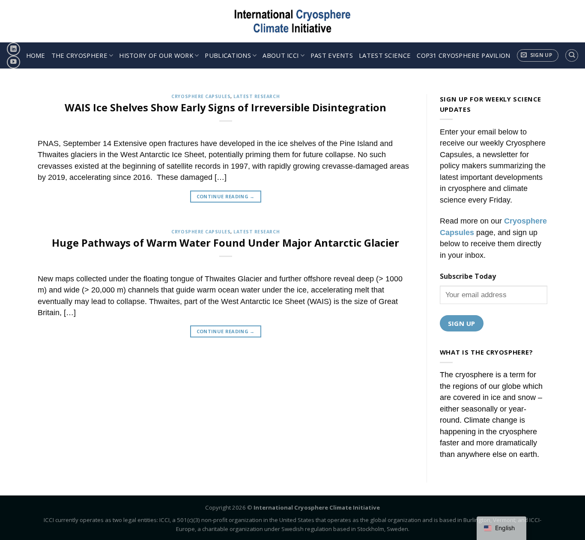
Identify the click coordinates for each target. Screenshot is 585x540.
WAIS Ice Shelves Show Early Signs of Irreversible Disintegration (225, 107)
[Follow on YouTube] (13, 62)
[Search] (571, 55)
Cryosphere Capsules (200, 96)
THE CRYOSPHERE (79, 55)
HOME (35, 55)
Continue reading (226, 196)
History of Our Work (156, 55)
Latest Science (385, 55)
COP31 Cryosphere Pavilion (463, 55)
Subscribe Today (468, 276)
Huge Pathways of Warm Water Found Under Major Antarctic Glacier (225, 243)
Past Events (331, 55)
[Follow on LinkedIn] (13, 49)
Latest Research (256, 96)
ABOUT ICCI (280, 55)
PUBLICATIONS (228, 55)
